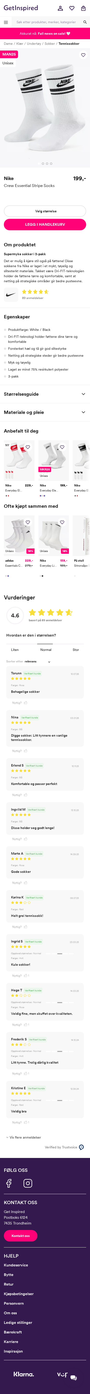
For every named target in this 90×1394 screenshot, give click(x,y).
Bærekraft (13, 1332)
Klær (19, 43)
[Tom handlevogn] (83, 8)
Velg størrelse (46, 211)
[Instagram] (28, 1183)
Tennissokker (69, 43)
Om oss (10, 1313)
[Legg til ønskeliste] (83, 55)
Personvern (14, 1303)
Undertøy (34, 43)
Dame (8, 43)
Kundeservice (16, 1265)
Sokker (50, 43)
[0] (72, 8)
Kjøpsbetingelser (19, 1294)
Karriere (11, 1341)
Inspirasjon (13, 1351)
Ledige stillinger (18, 1322)
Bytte (8, 1274)
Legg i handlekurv (45, 224)
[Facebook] (8, 1183)
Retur (8, 1284)
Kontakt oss (21, 1236)
